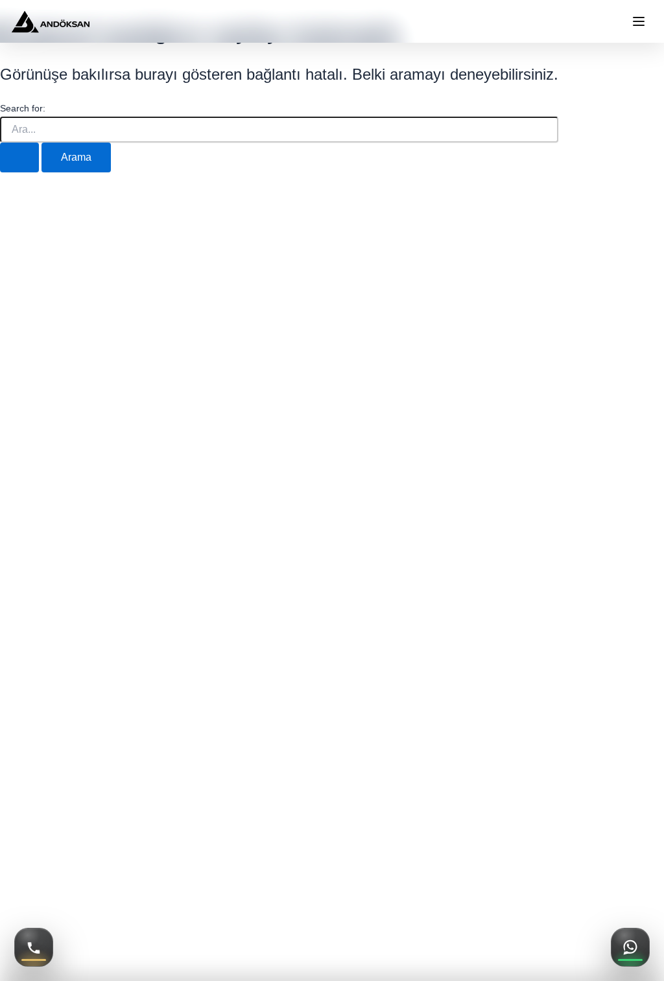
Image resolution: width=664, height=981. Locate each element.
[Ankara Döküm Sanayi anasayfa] (50, 21)
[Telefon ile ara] (33, 947)
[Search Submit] (19, 157)
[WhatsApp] (630, 947)
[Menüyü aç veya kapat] (638, 21)
